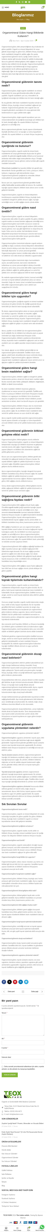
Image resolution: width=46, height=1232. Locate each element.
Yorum (4, 1013)
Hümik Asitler (6, 1150)
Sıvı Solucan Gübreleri (9, 1161)
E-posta (5, 1048)
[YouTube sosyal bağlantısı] (26, 2)
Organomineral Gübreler (10, 1157)
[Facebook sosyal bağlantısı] (16, 2)
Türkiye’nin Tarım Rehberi (10, 1206)
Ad (3, 1038)
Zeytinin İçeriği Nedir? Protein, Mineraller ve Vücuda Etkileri (23, 1123)
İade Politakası (6, 1174)
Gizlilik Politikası (7, 1170)
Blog (27, 19)
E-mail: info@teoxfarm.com (13, 1114)
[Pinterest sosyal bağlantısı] (29, 2)
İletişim (4, 1182)
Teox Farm (16, 41)
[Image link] (13, 1094)
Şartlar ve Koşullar (8, 1178)
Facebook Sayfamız (8, 1198)
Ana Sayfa (20, 19)
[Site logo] (23, 7)
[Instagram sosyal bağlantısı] (22, 2)
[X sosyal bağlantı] (19, 2)
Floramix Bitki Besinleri (9, 1146)
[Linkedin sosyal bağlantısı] (20, 982)
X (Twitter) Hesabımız (9, 1202)
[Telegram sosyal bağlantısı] (26, 982)
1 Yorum (15, 1126)
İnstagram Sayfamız (8, 1195)
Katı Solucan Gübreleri (9, 1154)
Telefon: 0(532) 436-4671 (13, 1111)
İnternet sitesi (6, 1057)
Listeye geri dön (23, 991)
